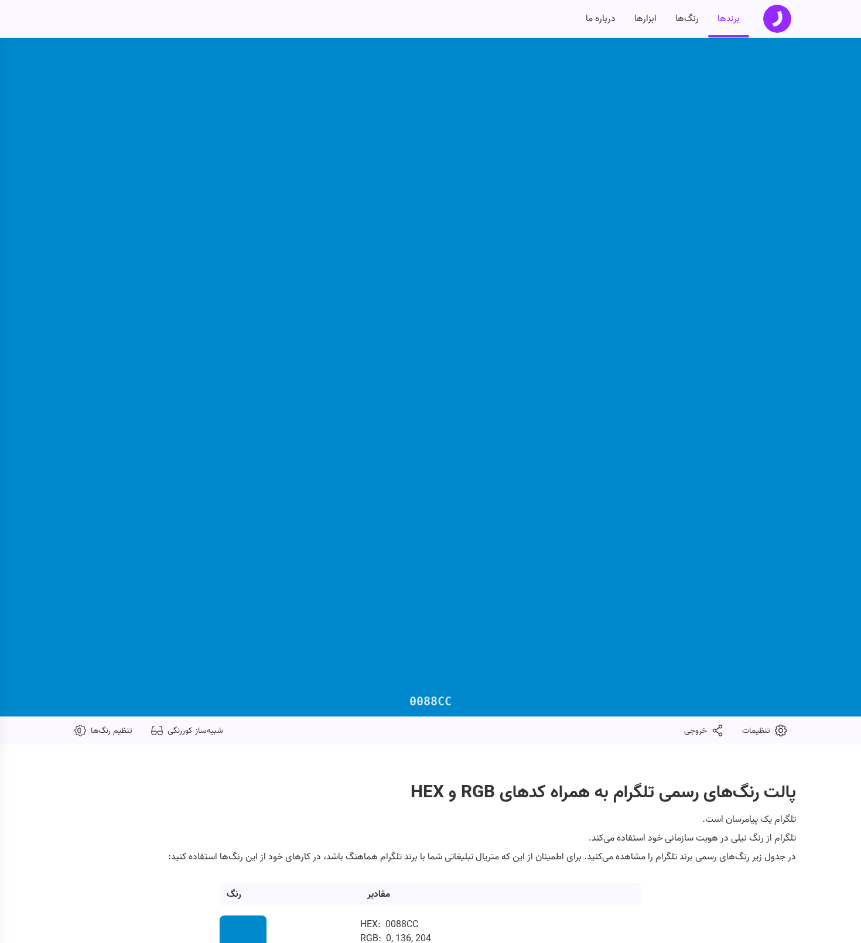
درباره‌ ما (601, 18)
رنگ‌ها (687, 18)
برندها (729, 18)
